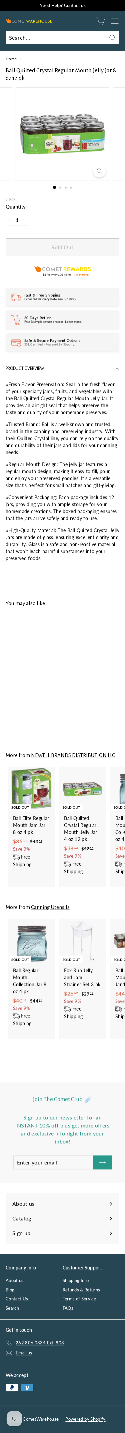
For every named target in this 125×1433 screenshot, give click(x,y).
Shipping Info (76, 1280)
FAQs (68, 1308)
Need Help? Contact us (62, 5)
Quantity (16, 207)
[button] (62, 368)
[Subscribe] (102, 1162)
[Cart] (100, 21)
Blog (10, 1289)
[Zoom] (99, 171)
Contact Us (17, 1298)
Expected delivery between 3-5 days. (50, 299)
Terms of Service (79, 1298)
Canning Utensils (50, 907)
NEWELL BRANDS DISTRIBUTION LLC (73, 755)
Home (11, 58)
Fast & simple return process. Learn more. (53, 322)
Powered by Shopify (85, 1419)
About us (15, 1280)
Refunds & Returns (81, 1289)
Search (12, 1308)
